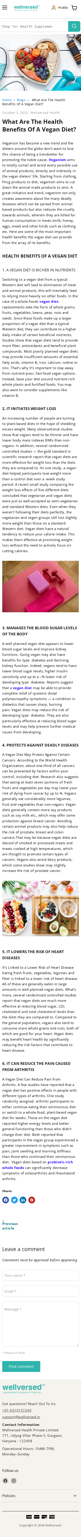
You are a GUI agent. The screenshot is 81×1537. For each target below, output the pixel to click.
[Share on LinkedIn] (23, 1200)
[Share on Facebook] (5, 1200)
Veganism (57, 159)
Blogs (21, 100)
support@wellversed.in (21, 1417)
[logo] (29, 9)
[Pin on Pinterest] (31, 1200)
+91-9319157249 (16, 1410)
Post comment (21, 1366)
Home (6, 100)
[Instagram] (14, 1481)
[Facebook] (5, 1481)
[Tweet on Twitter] (14, 1200)
